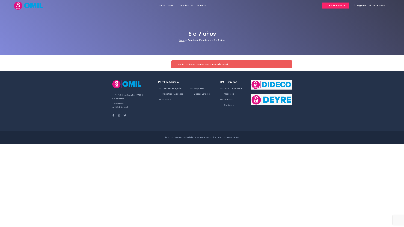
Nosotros (229, 94)
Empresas (199, 88)
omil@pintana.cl (120, 107)
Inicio (162, 5)
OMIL (171, 5)
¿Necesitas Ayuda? (172, 88)
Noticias (228, 99)
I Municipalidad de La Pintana (189, 137)
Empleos (185, 5)
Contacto (201, 5)
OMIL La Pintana (233, 88)
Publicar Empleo (337, 5)
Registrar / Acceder (172, 94)
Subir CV (167, 99)
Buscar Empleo (202, 94)
